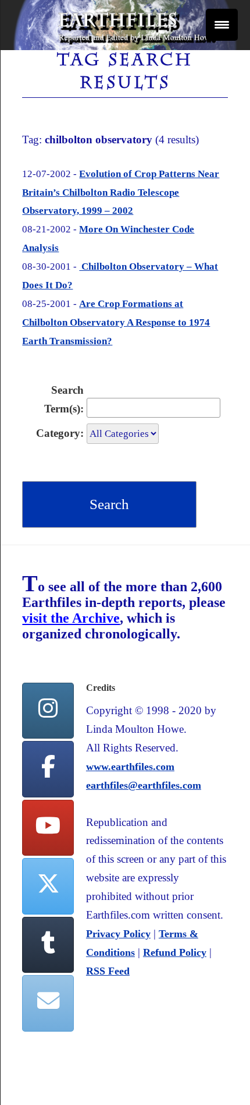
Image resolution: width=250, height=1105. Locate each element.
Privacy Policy (118, 934)
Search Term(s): (64, 399)
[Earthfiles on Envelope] (47, 1003)
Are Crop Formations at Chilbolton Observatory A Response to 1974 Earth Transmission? (116, 322)
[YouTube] (47, 828)
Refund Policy (174, 952)
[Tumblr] (47, 945)
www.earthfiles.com (130, 766)
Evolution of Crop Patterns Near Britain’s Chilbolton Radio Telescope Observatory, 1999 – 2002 (120, 192)
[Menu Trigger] (222, 25)
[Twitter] (47, 886)
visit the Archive (71, 618)
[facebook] (47, 769)
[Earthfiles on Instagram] (47, 711)
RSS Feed (108, 971)
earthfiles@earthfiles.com (143, 785)
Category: (60, 433)
